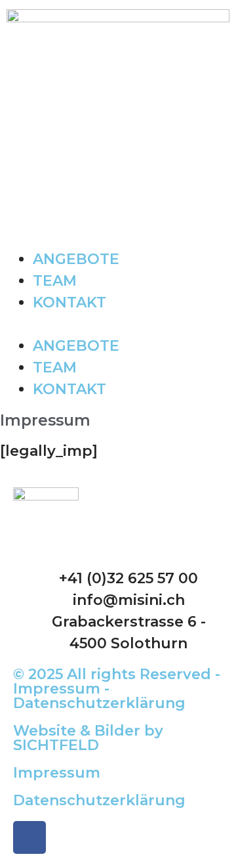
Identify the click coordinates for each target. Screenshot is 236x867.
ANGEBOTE (76, 259)
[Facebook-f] (29, 837)
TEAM (55, 281)
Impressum (56, 773)
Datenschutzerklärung (99, 800)
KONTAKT (69, 302)
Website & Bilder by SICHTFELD (88, 738)
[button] (118, 324)
